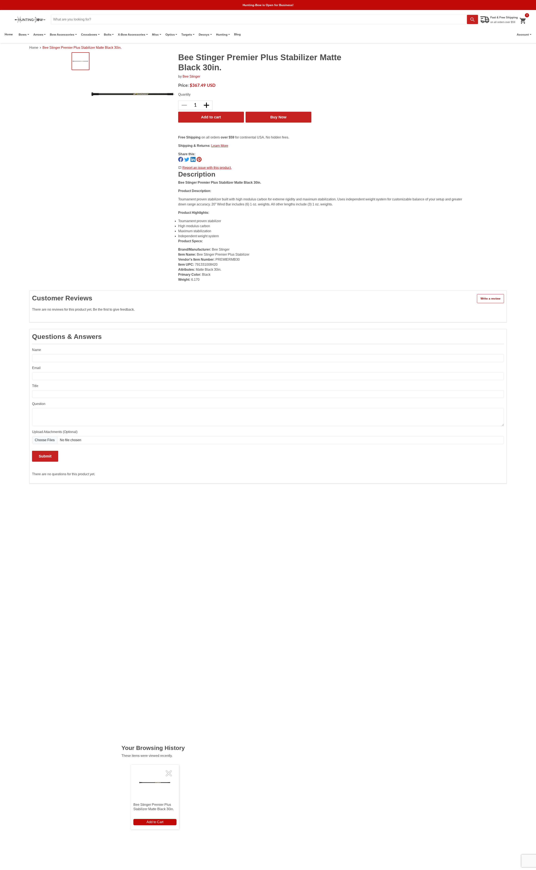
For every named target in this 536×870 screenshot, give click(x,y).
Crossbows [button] (89, 34)
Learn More (219, 145)
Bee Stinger (191, 76)
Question (38, 404)
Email (36, 368)
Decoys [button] (204, 34)
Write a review (490, 298)
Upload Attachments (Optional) (54, 432)
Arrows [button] (38, 34)
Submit (45, 456)
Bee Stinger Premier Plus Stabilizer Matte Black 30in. (82, 47)
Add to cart (211, 117)
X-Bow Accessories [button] (131, 34)
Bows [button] (23, 34)
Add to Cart (155, 822)
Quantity (184, 94)
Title (35, 386)
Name (36, 350)
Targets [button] (186, 34)
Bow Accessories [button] (62, 34)
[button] (524, 34)
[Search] (472, 19)
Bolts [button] (107, 34)
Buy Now (278, 117)
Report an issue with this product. (207, 167)
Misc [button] (155, 34)
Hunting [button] (222, 34)
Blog (237, 34)
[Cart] (523, 21)
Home (9, 34)
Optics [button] (170, 34)
